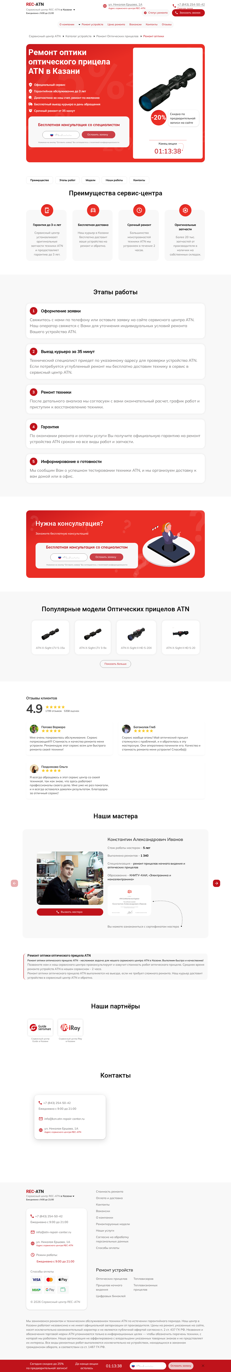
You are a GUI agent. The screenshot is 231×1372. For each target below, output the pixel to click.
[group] (40, 1031)
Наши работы (114, 180)
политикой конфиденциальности (104, 142)
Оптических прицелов (111, 1278)
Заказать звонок (190, 12)
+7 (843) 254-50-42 (191, 4)
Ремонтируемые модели (113, 1224)
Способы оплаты (107, 1248)
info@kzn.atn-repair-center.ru (64, 1119)
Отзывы (167, 24)
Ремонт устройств (92, 24)
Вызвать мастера (71, 911)
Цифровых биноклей (111, 1296)
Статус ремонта (158, 12)
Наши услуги (105, 1230)
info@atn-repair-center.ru (53, 1232)
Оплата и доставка (109, 1198)
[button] (216, 883)
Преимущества (39, 180)
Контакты (152, 24)
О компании (67, 24)
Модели (90, 180)
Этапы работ (67, 180)
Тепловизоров (143, 1278)
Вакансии (135, 24)
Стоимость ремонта (109, 1191)
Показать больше (115, 663)
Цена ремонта (116, 24)
